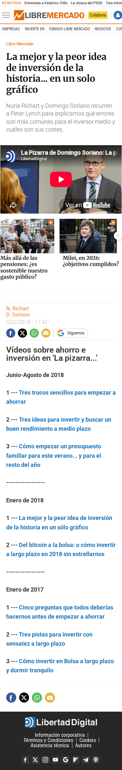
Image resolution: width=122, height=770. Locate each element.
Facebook (25, 760)
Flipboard (76, 760)
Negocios (103, 29)
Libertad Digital (61, 722)
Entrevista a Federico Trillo (45, 3)
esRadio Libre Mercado (69, 29)
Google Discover (66, 760)
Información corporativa (60, 735)
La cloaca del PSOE (86, 3)
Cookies (87, 740)
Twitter (35, 760)
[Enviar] (34, 333)
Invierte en (34, 29)
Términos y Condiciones (48, 740)
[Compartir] (10, 333)
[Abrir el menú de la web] (7, 15)
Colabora (98, 15)
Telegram (86, 760)
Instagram (45, 760)
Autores (83, 745)
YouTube (56, 760)
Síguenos (76, 333)
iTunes (96, 760)
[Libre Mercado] (49, 15)
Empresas (11, 29)
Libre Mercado (19, 43)
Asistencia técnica (50, 745)
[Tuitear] (22, 333)
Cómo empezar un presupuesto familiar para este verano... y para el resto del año (53, 455)
